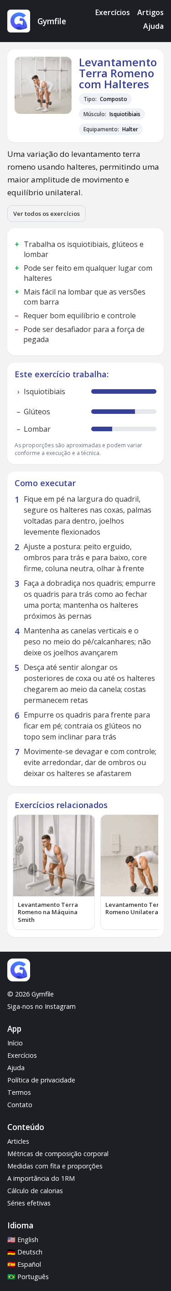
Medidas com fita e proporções (55, 1166)
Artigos (150, 12)
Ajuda (153, 26)
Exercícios (112, 12)
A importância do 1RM (41, 1178)
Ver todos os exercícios (46, 213)
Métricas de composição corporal (58, 1153)
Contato (19, 1104)
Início (15, 1043)
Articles (18, 1141)
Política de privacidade (41, 1080)
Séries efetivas (29, 1203)
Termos (19, 1092)
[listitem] (54, 872)
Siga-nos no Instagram (41, 1006)
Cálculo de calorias (35, 1190)
